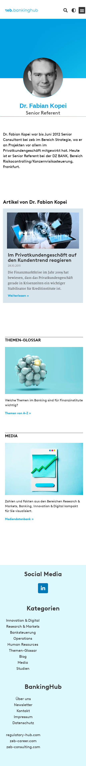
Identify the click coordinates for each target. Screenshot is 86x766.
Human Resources (22, 644)
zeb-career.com (23, 741)
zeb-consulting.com (23, 747)
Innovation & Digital (23, 620)
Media (23, 662)
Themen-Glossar (23, 650)
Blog (23, 656)
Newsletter (23, 705)
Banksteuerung (23, 632)
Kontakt (23, 711)
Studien (22, 668)
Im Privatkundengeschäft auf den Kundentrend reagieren (42, 257)
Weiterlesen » (18, 295)
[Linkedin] (43, 588)
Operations (22, 638)
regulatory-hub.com (23, 735)
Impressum (23, 717)
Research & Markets (22, 626)
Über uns (23, 699)
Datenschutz (23, 723)
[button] (82, 10)
